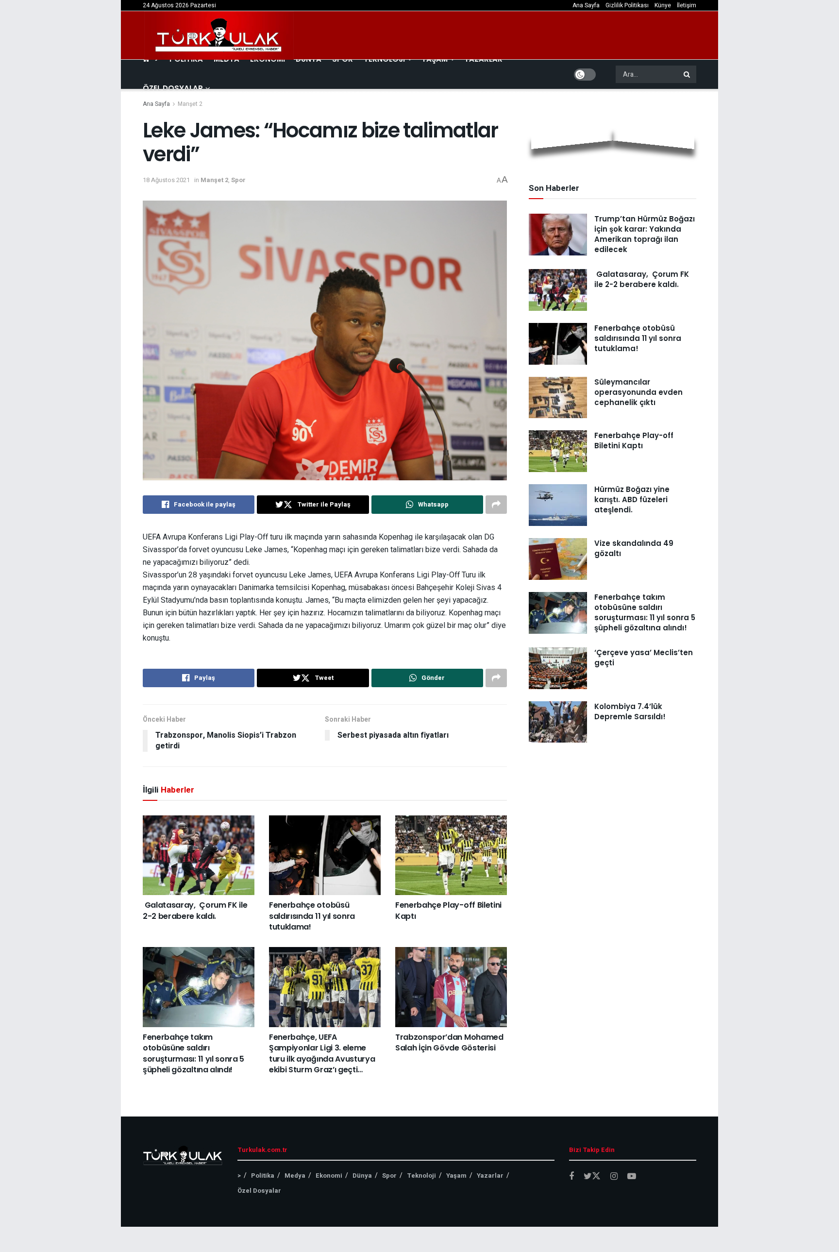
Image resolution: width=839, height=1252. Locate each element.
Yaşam (456, 1175)
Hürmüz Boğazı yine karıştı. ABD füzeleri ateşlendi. (632, 499)
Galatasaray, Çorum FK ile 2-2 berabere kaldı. (195, 910)
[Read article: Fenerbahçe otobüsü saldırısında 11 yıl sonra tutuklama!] (325, 855)
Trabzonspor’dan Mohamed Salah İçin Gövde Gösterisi (449, 1042)
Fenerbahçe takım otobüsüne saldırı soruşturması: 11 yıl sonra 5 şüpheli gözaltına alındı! (193, 1053)
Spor (238, 180)
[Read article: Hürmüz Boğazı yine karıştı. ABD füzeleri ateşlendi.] (558, 505)
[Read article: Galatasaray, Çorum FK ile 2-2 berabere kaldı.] (198, 855)
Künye (662, 5)
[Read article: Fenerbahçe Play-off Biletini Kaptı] (451, 855)
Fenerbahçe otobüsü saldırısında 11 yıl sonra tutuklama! (312, 915)
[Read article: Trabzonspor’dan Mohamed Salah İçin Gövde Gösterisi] (451, 987)
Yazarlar (490, 1175)
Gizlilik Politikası (627, 5)
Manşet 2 (190, 104)
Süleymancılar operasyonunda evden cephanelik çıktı (638, 392)
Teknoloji (421, 1175)
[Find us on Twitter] (592, 1176)
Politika (262, 1175)
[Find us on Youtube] (631, 1177)
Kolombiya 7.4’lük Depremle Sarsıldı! (630, 711)
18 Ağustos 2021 (166, 180)
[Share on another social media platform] (496, 504)
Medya (295, 1175)
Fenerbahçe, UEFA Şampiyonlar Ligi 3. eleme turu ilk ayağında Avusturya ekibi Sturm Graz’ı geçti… (322, 1053)
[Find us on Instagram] (614, 1177)
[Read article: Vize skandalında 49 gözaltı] (558, 559)
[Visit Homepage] (219, 35)
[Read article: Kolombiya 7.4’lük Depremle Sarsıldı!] (558, 722)
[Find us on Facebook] (571, 1177)
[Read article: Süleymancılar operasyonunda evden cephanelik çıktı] (558, 398)
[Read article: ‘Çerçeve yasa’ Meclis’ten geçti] (558, 668)
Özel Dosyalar (173, 88)
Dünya (362, 1175)
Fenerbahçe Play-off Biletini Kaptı (448, 910)
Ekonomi (329, 1175)
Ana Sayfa (586, 5)
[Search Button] (687, 74)
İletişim (686, 5)
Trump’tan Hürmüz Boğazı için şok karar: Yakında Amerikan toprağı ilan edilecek (644, 234)
